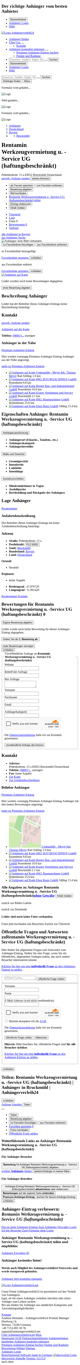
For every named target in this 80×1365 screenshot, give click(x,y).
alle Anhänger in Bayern (15, 234)
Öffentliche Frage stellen (23, 1133)
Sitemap (30, 1348)
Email (7, 704)
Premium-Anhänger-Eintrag (17, 350)
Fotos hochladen (19, 1130)
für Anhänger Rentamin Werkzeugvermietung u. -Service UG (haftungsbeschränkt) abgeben (40, 1166)
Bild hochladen (18, 193)
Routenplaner (9, 508)
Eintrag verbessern (20, 204)
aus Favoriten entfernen (52, 1122)
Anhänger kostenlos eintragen (31, 1341)
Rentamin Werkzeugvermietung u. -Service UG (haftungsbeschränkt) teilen (37, 198)
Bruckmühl (24, 548)
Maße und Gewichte (14, 454)
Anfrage (14, 227)
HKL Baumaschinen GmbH (52, 399)
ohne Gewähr (44, 895)
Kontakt (21, 45)
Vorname (9, 690)
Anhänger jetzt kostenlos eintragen (21, 1278)
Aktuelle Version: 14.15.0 (30, 1358)
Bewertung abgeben (21, 189)
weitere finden (17, 1171)
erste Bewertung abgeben (16, 287)
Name (8, 993)
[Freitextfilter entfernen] (45, 60)
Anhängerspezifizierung (15, 432)
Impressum (7, 1338)
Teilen (13, 1115)
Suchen (53, 59)
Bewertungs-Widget (13, 1348)
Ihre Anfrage (11, 679)
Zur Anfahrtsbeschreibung (24, 780)
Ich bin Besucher (27, 1230)
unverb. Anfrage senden (15, 178)
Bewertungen (18, 224)
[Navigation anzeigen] (2, 1109)
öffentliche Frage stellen (51, 979)
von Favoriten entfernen (49, 185)
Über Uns (14, 42)
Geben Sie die (20, 639)
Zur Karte (14, 776)
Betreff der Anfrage (15, 671)
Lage (12, 217)
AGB (43, 1021)
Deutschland (24, 554)
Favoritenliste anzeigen (15, 257)
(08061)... (18, 335)
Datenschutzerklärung (22, 735)
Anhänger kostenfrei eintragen (26, 49)
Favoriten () (15, 1253)
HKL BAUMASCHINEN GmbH (56, 379)
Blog (38, 1334)
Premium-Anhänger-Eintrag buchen (37, 52)
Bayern (30, 551)
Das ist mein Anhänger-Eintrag (38, 1227)
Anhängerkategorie (15, 711)
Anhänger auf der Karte (15, 329)
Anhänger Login (18, 23)
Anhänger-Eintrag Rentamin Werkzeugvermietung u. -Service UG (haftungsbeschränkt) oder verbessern (40, 1188)
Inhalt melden (17, 207)
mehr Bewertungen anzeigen (18, 646)
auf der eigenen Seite (28, 1193)
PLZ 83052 (32, 544)
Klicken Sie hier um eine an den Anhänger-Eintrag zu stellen (34, 1055)
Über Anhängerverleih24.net (18, 1334)
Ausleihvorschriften (13, 478)
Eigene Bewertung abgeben (17, 622)
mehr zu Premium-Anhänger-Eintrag (22, 366)
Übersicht (14, 214)
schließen (36, 258)
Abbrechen (41, 1037)
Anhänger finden (19, 39)
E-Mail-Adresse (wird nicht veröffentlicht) (29, 1000)
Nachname (10, 697)
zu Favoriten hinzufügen (23, 1122)
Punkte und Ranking (28, 56)
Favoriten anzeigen (21, 1126)
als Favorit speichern (21, 185)
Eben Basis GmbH (47, 406)
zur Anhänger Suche (13, 237)
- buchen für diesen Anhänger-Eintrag (39, 1197)
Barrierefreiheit (18, 19)
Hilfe (12, 26)
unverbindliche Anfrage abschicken (24, 745)
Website (9, 664)
